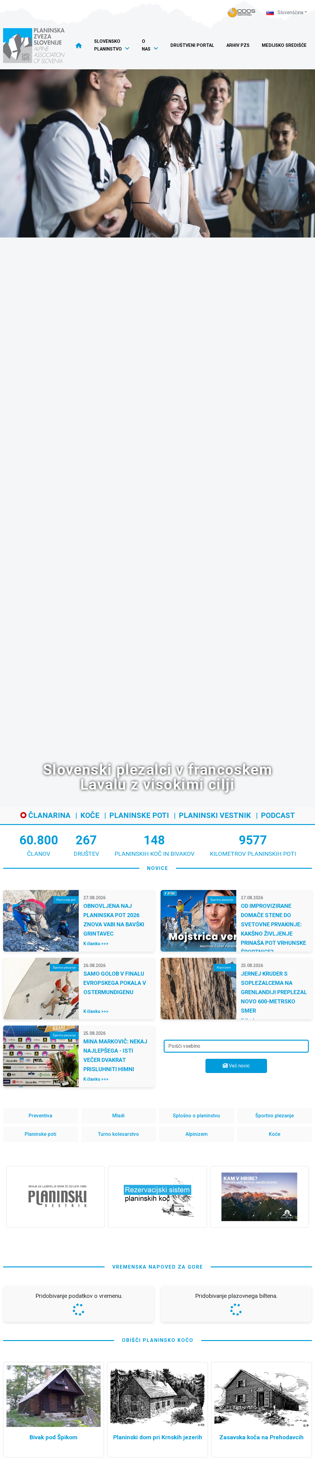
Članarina (48, 815)
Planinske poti (139, 815)
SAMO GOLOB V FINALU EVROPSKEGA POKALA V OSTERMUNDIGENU (114, 982)
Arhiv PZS (237, 45)
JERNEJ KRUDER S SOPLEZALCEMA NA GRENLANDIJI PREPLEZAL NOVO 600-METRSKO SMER (274, 992)
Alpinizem (196, 1134)
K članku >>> (96, 943)
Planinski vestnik (215, 815)
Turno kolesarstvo (118, 1134)
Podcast (278, 815)
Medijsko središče (284, 45)
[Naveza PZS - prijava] (241, 12)
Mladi (118, 1116)
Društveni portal (192, 45)
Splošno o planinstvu (196, 1116)
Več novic (239, 1066)
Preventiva (40, 1116)
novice (157, 868)
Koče (89, 815)
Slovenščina (289, 12)
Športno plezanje (274, 1116)
